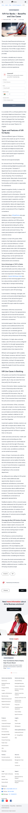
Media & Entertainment (7, 698)
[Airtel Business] (14, 2)
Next (22, 590)
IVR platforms (16, 215)
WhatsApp (4, 751)
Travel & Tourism (5, 707)
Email (4, 85)
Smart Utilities (18, 711)
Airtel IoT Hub (5, 779)
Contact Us (17, 765)
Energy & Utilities (5, 687)
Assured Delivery (18, 680)
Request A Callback (14, 609)
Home (3, 5)
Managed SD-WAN (6, 734)
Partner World (5, 782)
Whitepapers (18, 726)
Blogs (10, 5)
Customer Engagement (16, 5)
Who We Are (17, 757)
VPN (3, 748)
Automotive (4, 680)
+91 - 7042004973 (11, 794)
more (8, 668)
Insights (6, 5)
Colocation (4, 720)
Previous (6, 590)
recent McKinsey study (15, 276)
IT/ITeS (3, 690)
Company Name (6, 97)
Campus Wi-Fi (5, 737)
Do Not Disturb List (5, 807)
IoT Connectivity (5, 731)
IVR (12, 573)
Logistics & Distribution (7, 693)
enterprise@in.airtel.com (9, 788)
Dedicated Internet (6, 726)
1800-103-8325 (10, 791)
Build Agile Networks (19, 683)
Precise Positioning (6, 740)
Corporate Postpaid (6, 723)
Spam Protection (18, 714)
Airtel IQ (5, 573)
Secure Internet (5, 745)
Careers (16, 762)
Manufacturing (5, 696)
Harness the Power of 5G (20, 697)
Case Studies (18, 723)
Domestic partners (6, 757)
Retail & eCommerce (6, 701)
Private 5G (17, 704)
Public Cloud (4, 742)
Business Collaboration (20, 686)
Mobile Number (6, 91)
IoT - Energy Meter (19, 735)
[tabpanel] (14, 656)
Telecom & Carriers (6, 704)
